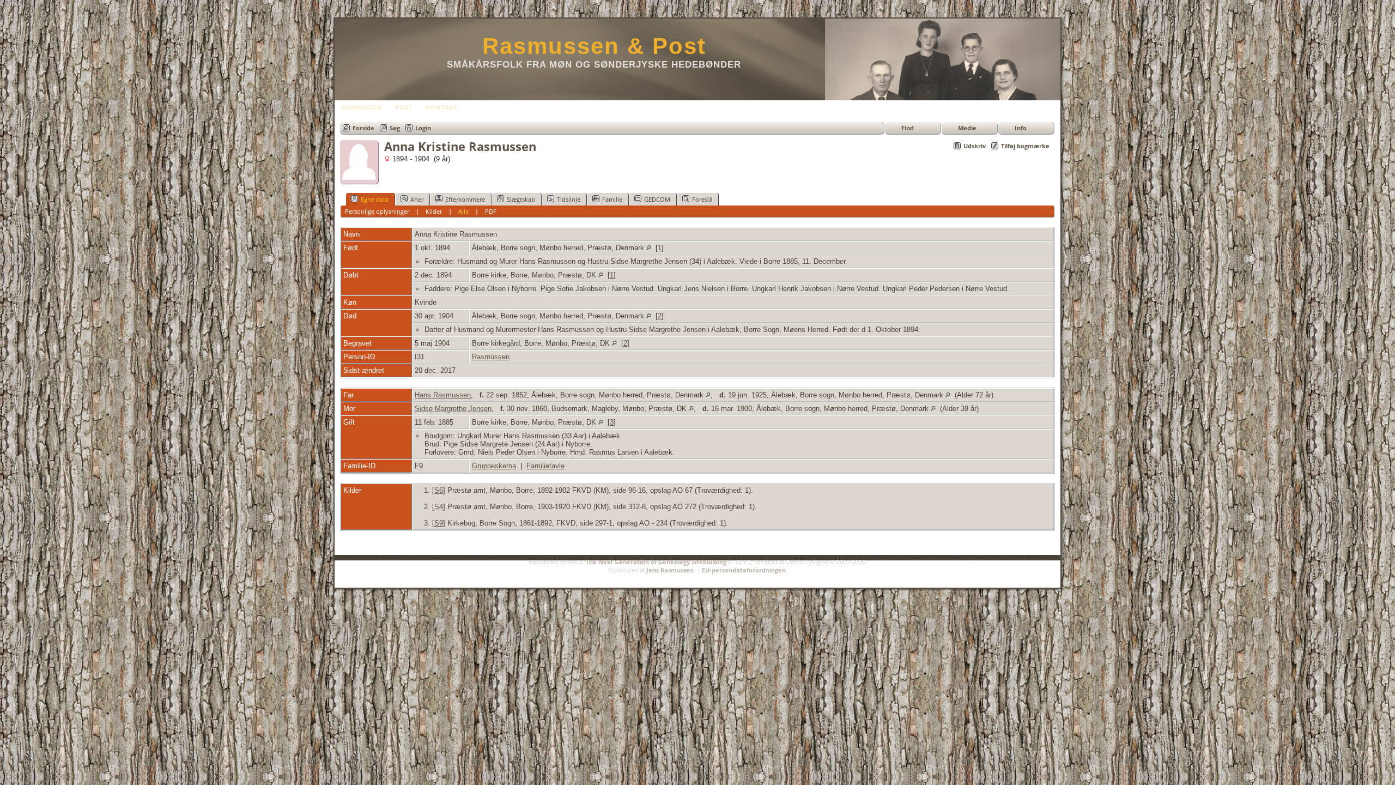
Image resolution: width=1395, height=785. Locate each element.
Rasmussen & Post (594, 46)
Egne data (375, 199)
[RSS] (346, 576)
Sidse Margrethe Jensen (453, 408)
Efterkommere (465, 199)
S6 (438, 490)
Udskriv (974, 146)
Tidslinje (568, 199)
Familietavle (545, 466)
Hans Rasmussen (443, 395)
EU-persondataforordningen (744, 570)
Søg (395, 128)
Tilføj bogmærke (1025, 146)
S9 (438, 523)
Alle (463, 211)
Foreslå (702, 199)
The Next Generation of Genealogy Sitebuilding (656, 562)
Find (907, 128)
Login (423, 128)
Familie (612, 199)
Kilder (434, 211)
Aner (416, 199)
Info (1021, 128)
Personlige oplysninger (377, 211)
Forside (363, 128)
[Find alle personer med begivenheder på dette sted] (648, 248)
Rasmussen (491, 357)
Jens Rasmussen (670, 570)
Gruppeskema (494, 466)
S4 (438, 507)
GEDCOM (657, 199)
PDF (490, 211)
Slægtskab (521, 199)
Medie (967, 128)
